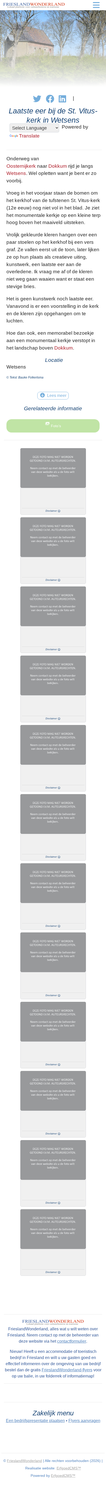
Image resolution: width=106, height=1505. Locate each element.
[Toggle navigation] (96, 5)
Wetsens (16, 173)
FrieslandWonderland (24, 1461)
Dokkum (57, 166)
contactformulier (71, 1341)
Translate (29, 136)
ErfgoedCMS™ (69, 1468)
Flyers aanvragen (84, 1420)
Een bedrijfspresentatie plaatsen (35, 1420)
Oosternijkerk (21, 166)
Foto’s (56, 426)
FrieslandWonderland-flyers (67, 1370)
